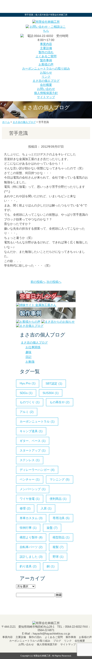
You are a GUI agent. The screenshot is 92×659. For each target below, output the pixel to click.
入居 (46, 508)
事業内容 (46, 44)
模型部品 (61, 537)
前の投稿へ (38, 281)
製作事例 (46, 60)
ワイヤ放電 (30, 498)
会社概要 (46, 84)
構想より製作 (31, 537)
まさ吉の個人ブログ (46, 80)
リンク (46, 76)
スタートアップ (33, 450)
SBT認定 (54, 383)
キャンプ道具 (31, 431)
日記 (28, 357)
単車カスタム (31, 518)
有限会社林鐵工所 (41, 655)
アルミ (27, 412)
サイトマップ (46, 97)
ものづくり (30, 402)
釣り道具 (28, 566)
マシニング (60, 479)
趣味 (28, 352)
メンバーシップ (33, 489)
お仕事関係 (32, 347)
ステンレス (30, 460)
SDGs (26, 393)
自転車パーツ (31, 547)
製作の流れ (46, 52)
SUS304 (51, 393)
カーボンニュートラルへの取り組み (46, 68)
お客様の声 (46, 64)
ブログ (57, 640)
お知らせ (46, 72)
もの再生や (60, 402)
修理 (25, 508)
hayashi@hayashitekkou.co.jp (51, 633)
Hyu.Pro (28, 383)
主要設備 (46, 48)
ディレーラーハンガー (37, 469)
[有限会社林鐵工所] (46, 21)
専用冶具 (61, 518)
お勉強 (29, 361)
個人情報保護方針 (46, 93)
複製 (58, 547)
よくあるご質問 (46, 56)
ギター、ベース (33, 440)
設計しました (31, 556)
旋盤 (52, 527)
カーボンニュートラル (37, 421)
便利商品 (58, 498)
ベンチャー (30, 479)
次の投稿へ (53, 281)
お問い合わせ (46, 89)
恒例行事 (28, 527)
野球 (58, 556)
